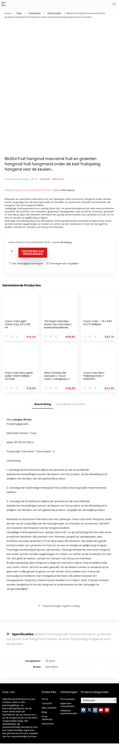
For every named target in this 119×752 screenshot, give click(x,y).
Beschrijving (43, 404)
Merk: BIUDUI (51, 666)
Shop (19, 13)
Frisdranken (35, 13)
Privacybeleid (67, 699)
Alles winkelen (49, 707)
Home (8, 13)
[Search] (114, 4)
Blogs (44, 712)
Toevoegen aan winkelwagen (33, 252)
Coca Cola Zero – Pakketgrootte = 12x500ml (94, 376)
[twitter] (89, 710)
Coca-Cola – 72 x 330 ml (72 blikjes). (97, 322)
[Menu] (3, 4)
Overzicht (47, 703)
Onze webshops (47, 718)
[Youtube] (101, 710)
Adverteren (48, 723)
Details (56, 190)
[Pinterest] (106, 710)
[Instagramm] (95, 710)
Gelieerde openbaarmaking (69, 712)
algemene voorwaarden (67, 705)
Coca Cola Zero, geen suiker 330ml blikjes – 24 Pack (19, 376)
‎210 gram (50, 660)
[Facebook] (83, 710)
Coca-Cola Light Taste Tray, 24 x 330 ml (18, 324)
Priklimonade (54, 13)
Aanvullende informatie (70, 404)
